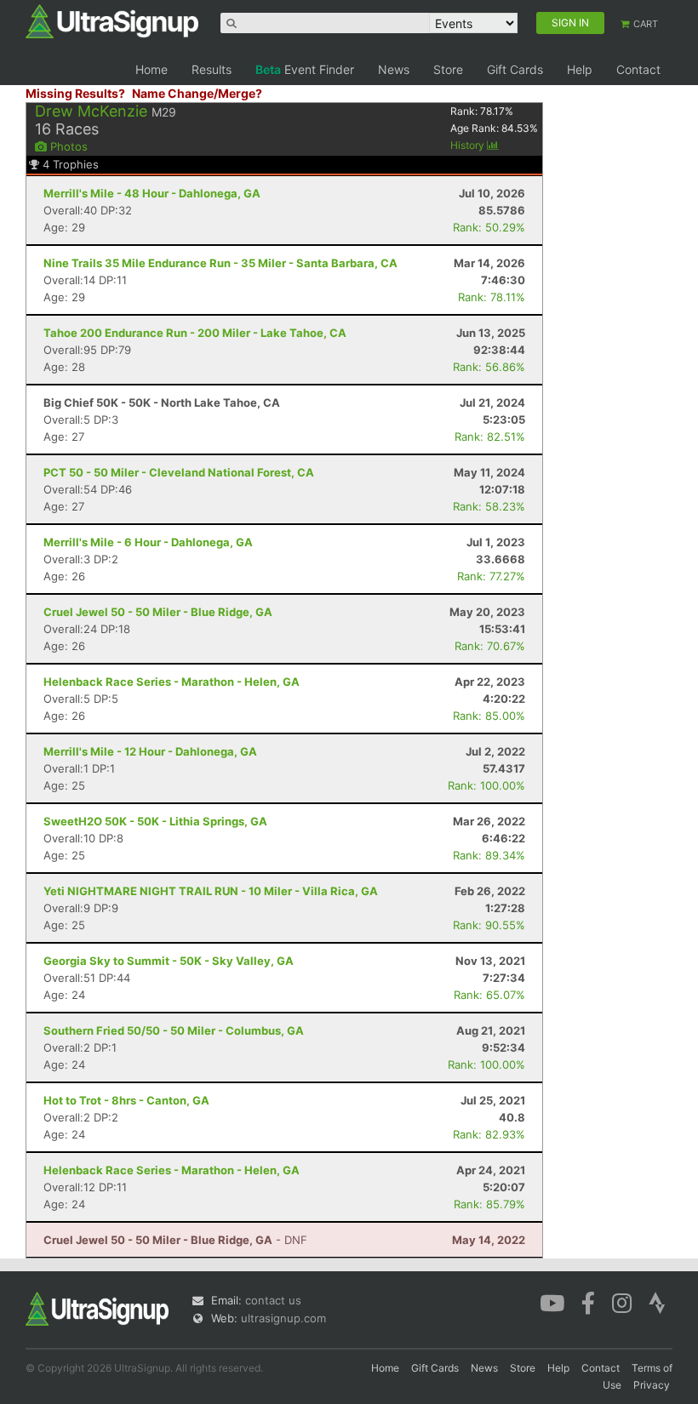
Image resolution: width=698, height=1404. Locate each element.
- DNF (175, 1240)
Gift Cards (515, 69)
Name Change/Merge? (197, 93)
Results (212, 69)
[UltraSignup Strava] (657, 1302)
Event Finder (304, 69)
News (393, 69)
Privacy (651, 1384)
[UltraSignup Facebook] (588, 1302)
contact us (273, 1300)
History (468, 145)
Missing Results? (75, 93)
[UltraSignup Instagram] (621, 1302)
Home (151, 69)
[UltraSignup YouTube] (552, 1302)
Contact (638, 69)
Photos (67, 146)
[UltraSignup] (112, 20)
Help (579, 69)
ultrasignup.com (283, 1318)
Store (448, 69)
